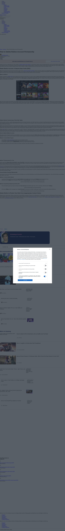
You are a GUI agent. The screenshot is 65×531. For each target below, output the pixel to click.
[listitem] (32, 263)
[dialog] (32, 265)
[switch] (45, 265)
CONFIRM (25, 280)
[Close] (50, 250)
